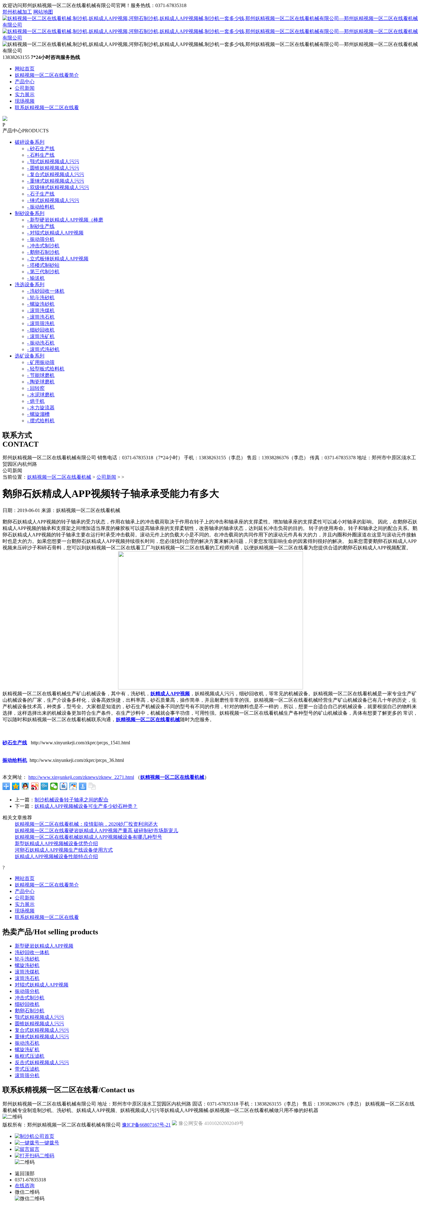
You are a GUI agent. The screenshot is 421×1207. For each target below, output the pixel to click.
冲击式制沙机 (29, 997)
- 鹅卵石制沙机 (43, 252)
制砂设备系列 (29, 213)
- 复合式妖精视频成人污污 (55, 174)
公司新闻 (25, 88)
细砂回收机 (27, 1004)
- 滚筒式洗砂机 (43, 349)
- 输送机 (36, 278)
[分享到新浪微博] (35, 786)
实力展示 (25, 94)
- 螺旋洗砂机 (41, 304)
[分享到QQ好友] (25, 786)
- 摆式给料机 (41, 420)
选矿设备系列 (29, 355)
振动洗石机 (27, 1043)
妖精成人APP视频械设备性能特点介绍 (56, 856)
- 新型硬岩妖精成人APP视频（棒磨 (65, 219)
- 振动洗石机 (41, 342)
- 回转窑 (36, 388)
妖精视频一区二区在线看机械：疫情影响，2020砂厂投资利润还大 (86, 824)
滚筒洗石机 (27, 978)
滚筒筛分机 (27, 1075)
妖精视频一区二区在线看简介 (47, 75)
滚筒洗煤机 (27, 971)
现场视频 (25, 101)
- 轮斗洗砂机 (41, 297)
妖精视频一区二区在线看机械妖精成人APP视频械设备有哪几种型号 (88, 837)
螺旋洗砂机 (27, 965)
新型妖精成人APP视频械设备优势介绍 (56, 843)
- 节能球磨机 (41, 375)
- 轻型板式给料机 (45, 368)
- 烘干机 (36, 401)
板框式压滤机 (29, 1056)
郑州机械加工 (17, 11)
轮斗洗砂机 (27, 958)
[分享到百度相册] (73, 786)
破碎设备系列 (29, 142)
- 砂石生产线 (41, 148)
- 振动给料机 (41, 206)
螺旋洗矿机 (27, 1049)
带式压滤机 (27, 1069)
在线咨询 (25, 1185)
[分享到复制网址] (92, 786)
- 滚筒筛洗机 (41, 323)
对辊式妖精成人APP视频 (41, 984)
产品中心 (25, 81)
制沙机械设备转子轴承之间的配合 (71, 799)
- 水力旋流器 (41, 407)
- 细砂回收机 (41, 330)
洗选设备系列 (29, 284)
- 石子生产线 (41, 193)
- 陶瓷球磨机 (41, 381)
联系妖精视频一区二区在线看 (47, 107)
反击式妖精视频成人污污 (42, 1062)
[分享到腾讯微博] (44, 786)
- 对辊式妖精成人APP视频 (55, 232)
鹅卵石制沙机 (29, 1010)
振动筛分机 (27, 991)
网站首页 (25, 68)
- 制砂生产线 (41, 226)
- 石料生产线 (41, 155)
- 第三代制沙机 (43, 271)
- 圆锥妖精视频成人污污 (53, 168)
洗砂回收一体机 (32, 952)
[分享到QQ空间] (16, 786)
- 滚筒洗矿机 (41, 336)
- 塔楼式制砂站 (43, 265)
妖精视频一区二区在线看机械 (59, 477)
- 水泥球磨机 (41, 394)
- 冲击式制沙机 (43, 245)
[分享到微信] (54, 786)
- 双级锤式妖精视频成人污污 (58, 187)
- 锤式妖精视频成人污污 (53, 200)
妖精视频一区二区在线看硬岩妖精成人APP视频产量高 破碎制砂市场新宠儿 (96, 830)
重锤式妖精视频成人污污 (42, 1036)
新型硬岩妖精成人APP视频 (44, 946)
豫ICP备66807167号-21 (146, 1124)
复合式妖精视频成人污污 (42, 1030)
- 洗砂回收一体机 (45, 291)
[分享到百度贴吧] (63, 786)
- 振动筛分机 (41, 239)
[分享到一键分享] (83, 786)
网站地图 (43, 11)
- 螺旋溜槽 (38, 414)
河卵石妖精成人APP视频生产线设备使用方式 (64, 850)
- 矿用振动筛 (41, 362)
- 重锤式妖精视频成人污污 (55, 181)
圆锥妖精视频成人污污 (39, 1023)
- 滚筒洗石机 (41, 317)
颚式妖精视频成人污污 (39, 1017)
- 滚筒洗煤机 (41, 310)
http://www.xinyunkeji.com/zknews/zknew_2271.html (81, 777)
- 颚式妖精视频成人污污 (53, 161)
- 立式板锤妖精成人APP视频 (57, 258)
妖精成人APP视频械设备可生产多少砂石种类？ (86, 806)
